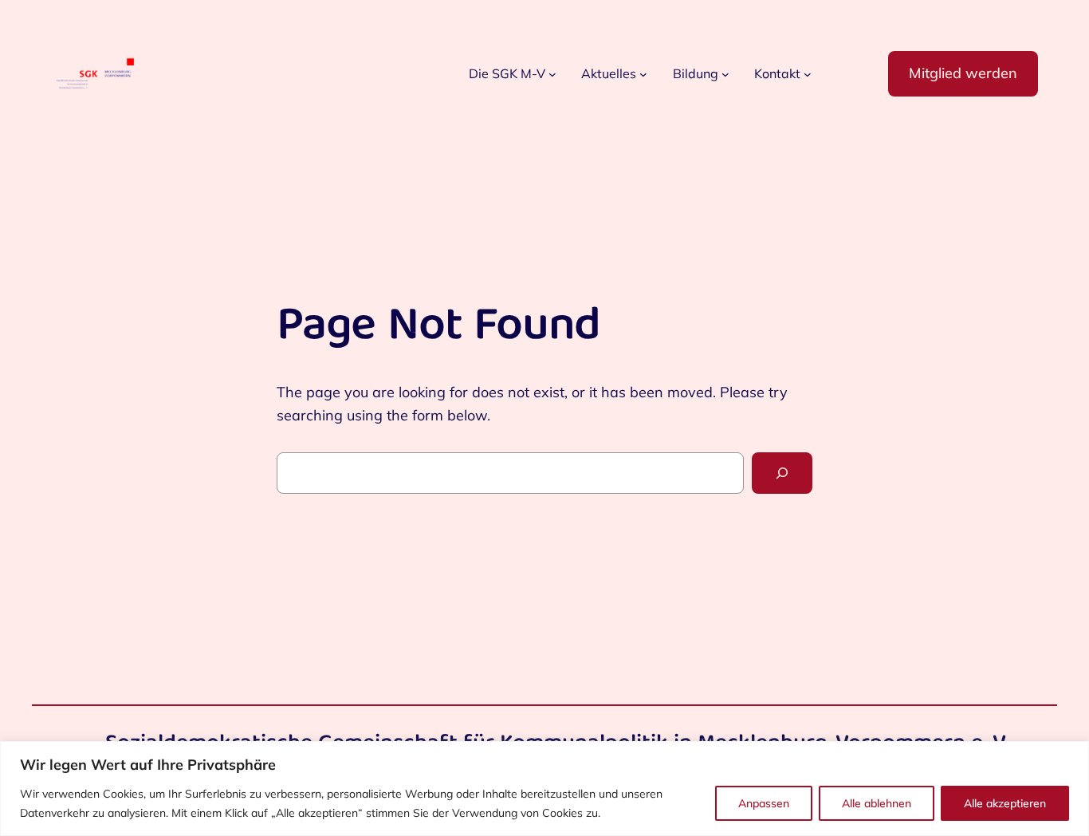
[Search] (782, 473)
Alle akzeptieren (1005, 803)
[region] (544, 788)
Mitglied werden (963, 73)
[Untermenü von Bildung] (725, 74)
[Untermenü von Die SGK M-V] (552, 74)
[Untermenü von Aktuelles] (643, 74)
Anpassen (763, 803)
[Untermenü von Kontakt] (808, 74)
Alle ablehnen (876, 803)
